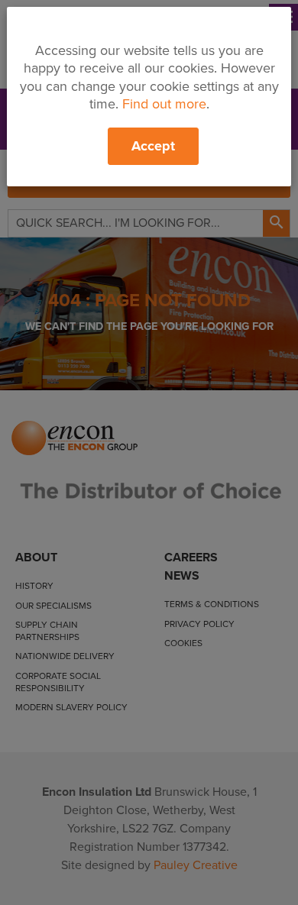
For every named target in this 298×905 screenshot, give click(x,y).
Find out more (164, 103)
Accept (153, 145)
